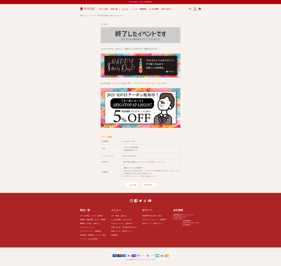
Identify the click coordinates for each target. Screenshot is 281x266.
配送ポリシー (158, 223)
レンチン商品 (101, 235)
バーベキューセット (87, 227)
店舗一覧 (129, 223)
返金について (116, 231)
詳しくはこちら (158, 162)
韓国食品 (98, 231)
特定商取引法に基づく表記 (151, 216)
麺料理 (82, 223)
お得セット (97, 223)
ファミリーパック (86, 231)
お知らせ (124, 216)
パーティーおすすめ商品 (89, 239)
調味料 (103, 220)
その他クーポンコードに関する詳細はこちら (140, 176)
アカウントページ (117, 223)
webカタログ (127, 220)
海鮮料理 (90, 220)
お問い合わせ (116, 227)
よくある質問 (116, 220)
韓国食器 (83, 235)
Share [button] (105, 24)
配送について (127, 231)
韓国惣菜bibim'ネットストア (137, 259)
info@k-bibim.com (179, 217)
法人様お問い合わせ (129, 227)
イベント (92, 15)
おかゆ (97, 220)
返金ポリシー (147, 223)
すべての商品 (85, 216)
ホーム (85, 15)
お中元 (89, 223)
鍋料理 (100, 216)
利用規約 (114, 235)
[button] (115, 9)
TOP (112, 216)
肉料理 (82, 220)
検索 (117, 216)
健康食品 (91, 235)
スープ (93, 216)
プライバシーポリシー (150, 220)
